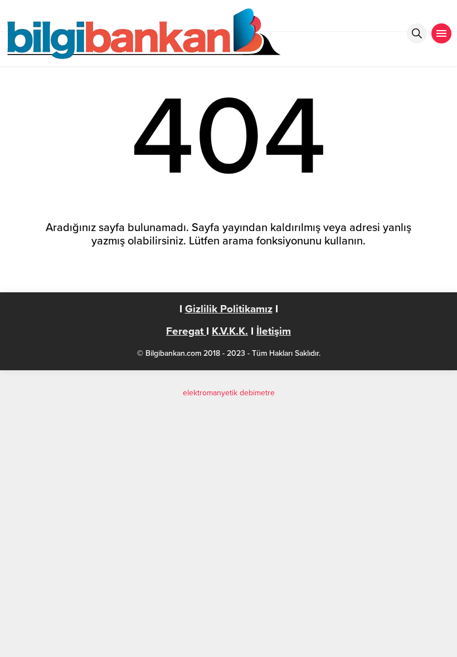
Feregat (186, 331)
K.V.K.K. (230, 331)
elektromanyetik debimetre (229, 393)
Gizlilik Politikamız (229, 309)
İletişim (273, 331)
